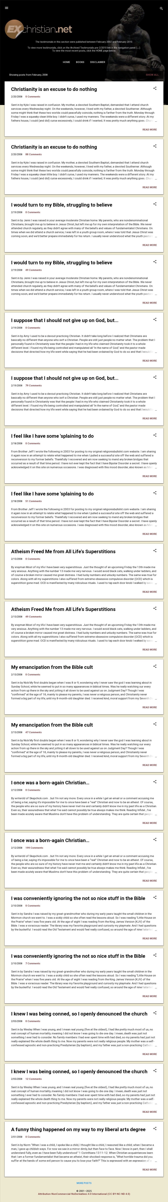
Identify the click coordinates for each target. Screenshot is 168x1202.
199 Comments (34, 847)
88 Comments (33, 154)
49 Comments (33, 270)
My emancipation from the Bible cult (52, 667)
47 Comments (33, 732)
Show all (152, 74)
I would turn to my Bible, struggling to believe (61, 205)
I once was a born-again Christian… (50, 782)
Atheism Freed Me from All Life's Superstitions (63, 551)
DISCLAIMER (97, 62)
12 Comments (33, 1078)
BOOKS (80, 62)
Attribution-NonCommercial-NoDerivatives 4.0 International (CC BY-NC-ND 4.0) (84, 1193)
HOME (66, 62)
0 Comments (32, 96)
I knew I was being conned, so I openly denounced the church (79, 1014)
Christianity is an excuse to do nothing (54, 89)
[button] (155, 88)
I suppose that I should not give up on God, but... (64, 320)
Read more (150, 129)
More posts (84, 1183)
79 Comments (33, 385)
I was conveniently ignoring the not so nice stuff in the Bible (78, 898)
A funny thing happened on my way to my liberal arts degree (78, 1129)
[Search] (161, 9)
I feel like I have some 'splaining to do (52, 436)
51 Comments (33, 501)
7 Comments (32, 963)
